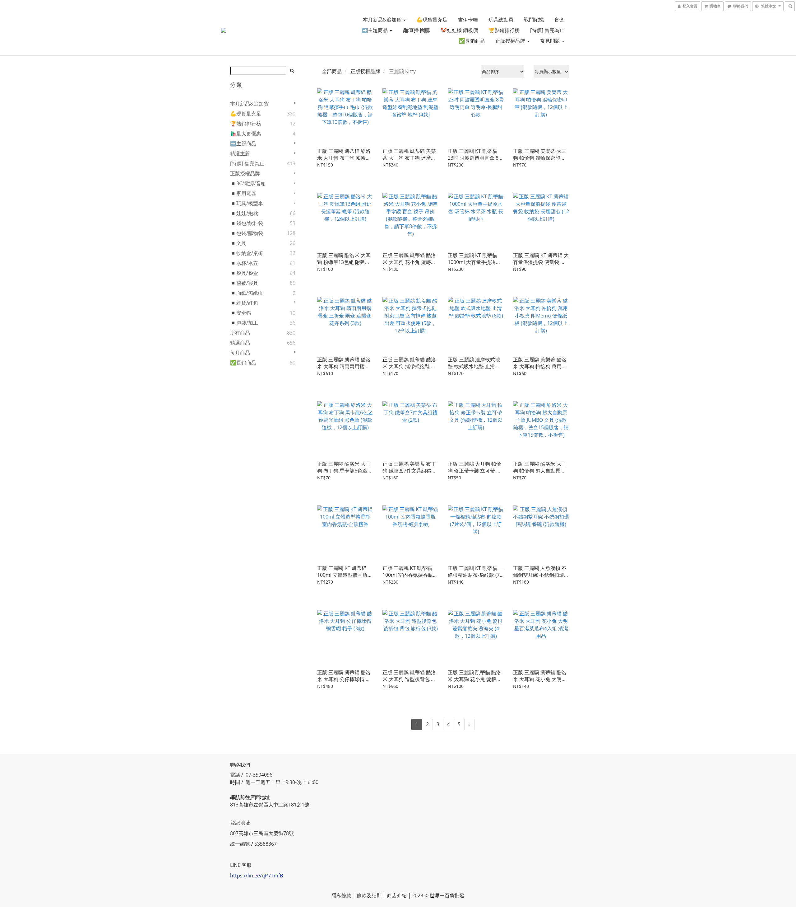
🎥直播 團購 (416, 30)
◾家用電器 (243, 193)
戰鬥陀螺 (534, 19)
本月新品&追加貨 (383, 19)
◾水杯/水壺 (244, 263)
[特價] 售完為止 (547, 30)
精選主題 (240, 153)
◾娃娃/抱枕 (244, 213)
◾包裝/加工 (244, 322)
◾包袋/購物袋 (246, 233)
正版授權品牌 (510, 40)
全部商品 (332, 71)
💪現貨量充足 (431, 19)
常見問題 (550, 40)
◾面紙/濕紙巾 (246, 292)
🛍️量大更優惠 (245, 133)
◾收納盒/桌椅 (246, 253)
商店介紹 (397, 895)
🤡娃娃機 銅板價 (459, 30)
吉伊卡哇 (468, 19)
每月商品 (240, 352)
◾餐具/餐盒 (244, 273)
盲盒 (559, 19)
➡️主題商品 (375, 30)
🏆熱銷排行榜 (504, 30)
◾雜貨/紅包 (244, 302)
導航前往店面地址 (250, 797)
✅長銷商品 (472, 40)
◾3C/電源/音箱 (248, 183)
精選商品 (240, 342)
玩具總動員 (500, 19)
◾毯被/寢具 (244, 283)
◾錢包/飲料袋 (246, 223)
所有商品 (240, 332)
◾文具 (238, 243)
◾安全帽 (240, 312)
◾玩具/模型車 (246, 203)
